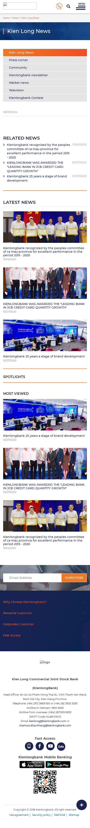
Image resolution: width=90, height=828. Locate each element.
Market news (19, 83)
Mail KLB (59, 814)
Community (18, 67)
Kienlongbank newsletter (28, 75)
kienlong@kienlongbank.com (48, 721)
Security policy (41, 814)
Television (16, 90)
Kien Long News (21, 52)
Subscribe (74, 577)
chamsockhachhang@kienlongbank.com (45, 725)
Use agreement (19, 814)
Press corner (18, 60)
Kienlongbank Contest (26, 98)
